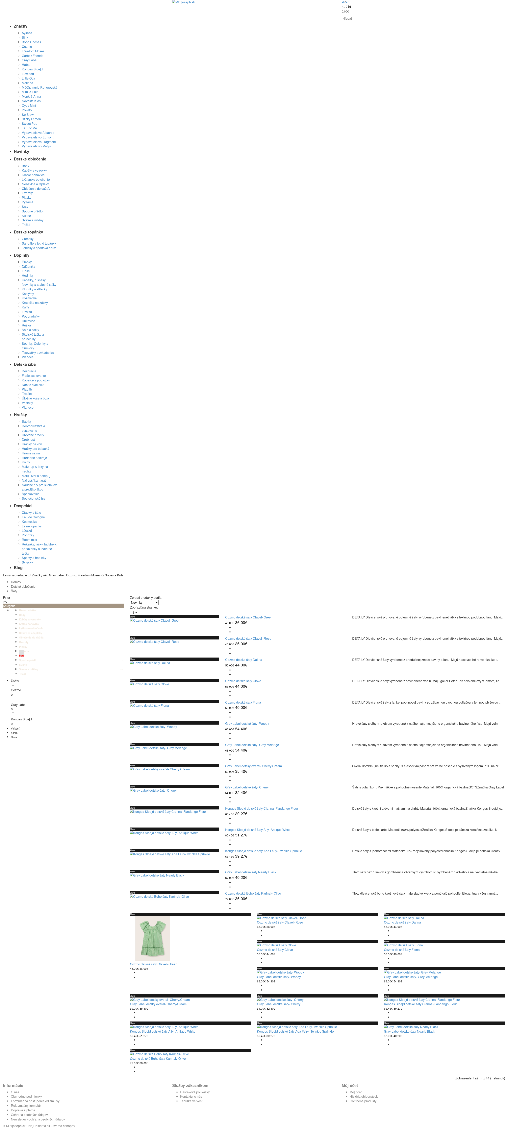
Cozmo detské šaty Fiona (243, 702)
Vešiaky (27, 402)
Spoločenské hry (33, 498)
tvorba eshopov (64, 1125)
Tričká (26, 224)
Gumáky (28, 238)
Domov (16, 582)
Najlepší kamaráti (34, 480)
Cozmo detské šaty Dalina (243, 659)
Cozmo (27, 46)
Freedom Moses (33, 51)
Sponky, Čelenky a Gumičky (35, 345)
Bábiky (27, 421)
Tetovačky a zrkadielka (38, 352)
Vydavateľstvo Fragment (39, 141)
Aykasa (27, 33)
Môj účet (356, 1092)
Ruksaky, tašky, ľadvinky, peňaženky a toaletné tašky (39, 549)
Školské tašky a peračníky (33, 336)
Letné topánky (32, 526)
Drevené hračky (33, 435)
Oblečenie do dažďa (36, 188)
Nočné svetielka (33, 384)
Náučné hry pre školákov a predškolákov (39, 487)
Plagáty (27, 389)
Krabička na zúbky (35, 302)
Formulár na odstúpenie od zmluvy (35, 1101)
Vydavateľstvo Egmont (37, 137)
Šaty (25, 206)
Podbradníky (31, 316)
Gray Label (29, 60)
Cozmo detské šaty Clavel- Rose (248, 638)
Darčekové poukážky (195, 1092)
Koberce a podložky (36, 380)
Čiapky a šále (31, 512)
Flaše (26, 271)
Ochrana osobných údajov (29, 1114)
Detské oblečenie (23, 586)
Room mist (29, 539)
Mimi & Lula (30, 91)
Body (25, 165)
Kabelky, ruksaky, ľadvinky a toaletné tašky (39, 282)
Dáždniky (28, 266)
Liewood (28, 73)
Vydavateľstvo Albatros (38, 132)
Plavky (26, 197)
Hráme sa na (31, 453)
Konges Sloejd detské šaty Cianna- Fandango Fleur (261, 808)
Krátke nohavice (33, 175)
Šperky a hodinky (34, 557)
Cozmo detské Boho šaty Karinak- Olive (253, 893)
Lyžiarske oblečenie (36, 179)
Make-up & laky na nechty (35, 468)
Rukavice (28, 321)
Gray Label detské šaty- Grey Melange (252, 744)
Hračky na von (32, 444)
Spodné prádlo (32, 211)
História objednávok (364, 1096)
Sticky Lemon (31, 119)
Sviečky (27, 562)
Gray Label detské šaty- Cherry (247, 787)
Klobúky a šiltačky (34, 289)
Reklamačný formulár (26, 1105)
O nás (15, 1092)
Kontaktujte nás (191, 1096)
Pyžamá (27, 202)
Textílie (27, 393)
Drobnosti (29, 439)
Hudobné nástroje (34, 457)
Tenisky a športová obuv (39, 248)
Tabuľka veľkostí (191, 1101)
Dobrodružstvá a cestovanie (33, 428)
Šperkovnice (30, 494)
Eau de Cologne (33, 517)
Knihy (26, 462)
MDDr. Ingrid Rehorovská (39, 87)
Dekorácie (29, 371)
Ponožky (28, 535)
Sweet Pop (29, 123)
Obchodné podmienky (26, 1096)
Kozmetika (29, 298)
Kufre (25, 307)
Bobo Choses (31, 42)
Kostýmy (28, 293)
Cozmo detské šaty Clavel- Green (248, 617)
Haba (26, 64)
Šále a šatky (30, 329)
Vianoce (28, 357)
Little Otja (28, 78)
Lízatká (27, 311)
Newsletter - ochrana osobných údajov (38, 1119)
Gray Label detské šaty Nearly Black (250, 872)
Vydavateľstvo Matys (36, 146)
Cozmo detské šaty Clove (243, 681)
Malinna (27, 83)
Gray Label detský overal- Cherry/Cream (253, 766)
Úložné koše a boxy (36, 398)
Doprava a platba (23, 1110)
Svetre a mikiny (32, 220)
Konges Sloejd (32, 69)
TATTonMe (29, 128)
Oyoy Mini (29, 105)
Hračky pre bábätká (35, 448)
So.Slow (28, 114)
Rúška (26, 325)
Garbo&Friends (32, 55)
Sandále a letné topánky (39, 243)
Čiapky (27, 262)
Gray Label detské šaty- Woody (247, 723)
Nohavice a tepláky (35, 184)
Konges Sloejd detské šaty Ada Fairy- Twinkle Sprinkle (263, 851)
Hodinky (28, 275)
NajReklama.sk (39, 1125)
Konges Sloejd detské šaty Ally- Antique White (258, 829)
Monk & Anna (31, 96)
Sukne (26, 215)
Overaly (27, 193)
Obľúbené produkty (363, 1101)
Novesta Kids (31, 101)
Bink (25, 37)
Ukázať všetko (27, 610)
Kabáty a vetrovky (34, 170)
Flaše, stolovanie (34, 375)
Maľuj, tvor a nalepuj (36, 475)
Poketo (27, 110)
